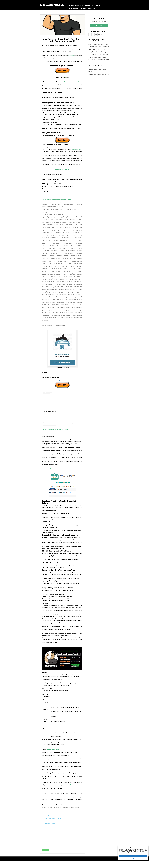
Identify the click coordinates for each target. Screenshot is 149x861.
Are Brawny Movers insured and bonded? (52, 815)
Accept (133, 856)
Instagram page (69, 784)
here (80, 782)
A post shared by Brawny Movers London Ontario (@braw (56, 429)
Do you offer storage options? (50, 823)
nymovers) (72, 429)
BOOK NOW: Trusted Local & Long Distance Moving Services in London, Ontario (85, 1)
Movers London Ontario (53, 749)
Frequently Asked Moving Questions (92, 5)
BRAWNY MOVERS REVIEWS (74, 8)
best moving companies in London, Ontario (72, 81)
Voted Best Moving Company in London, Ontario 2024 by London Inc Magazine (56, 199)
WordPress (79, 858)
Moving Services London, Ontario (76, 5)
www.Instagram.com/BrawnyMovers (49, 468)
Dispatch (73, 858)
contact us (49, 791)
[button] (146, 847)
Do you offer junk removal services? (51, 820)
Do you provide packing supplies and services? (53, 818)
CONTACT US (83, 8)
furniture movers (71, 55)
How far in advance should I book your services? (53, 813)
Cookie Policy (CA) (91, 8)
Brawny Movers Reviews (72, 80)
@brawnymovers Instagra (77, 149)
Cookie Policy (133, 858)
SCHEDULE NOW (99, 25)
